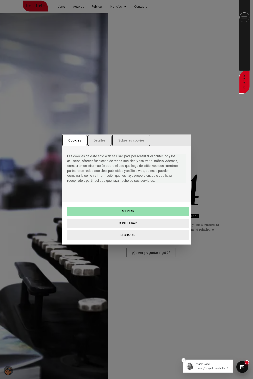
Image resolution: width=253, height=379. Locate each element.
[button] (208, 366)
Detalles (100, 140)
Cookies (74, 140)
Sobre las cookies (131, 140)
